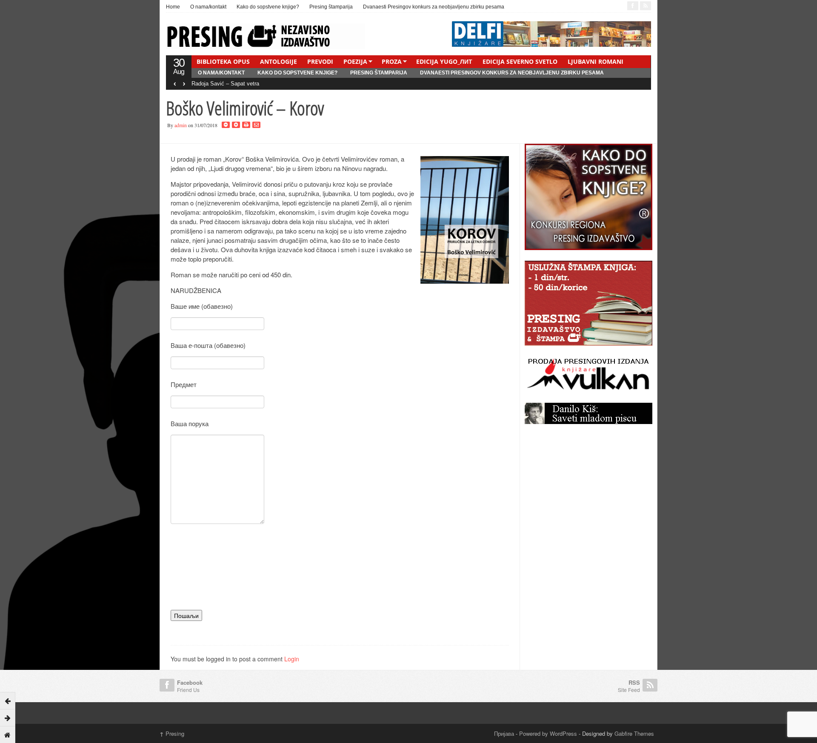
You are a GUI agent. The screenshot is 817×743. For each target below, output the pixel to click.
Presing (172, 733)
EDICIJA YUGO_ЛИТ (444, 61)
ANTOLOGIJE (278, 61)
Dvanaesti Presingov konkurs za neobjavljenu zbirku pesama (433, 7)
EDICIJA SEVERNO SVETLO (520, 61)
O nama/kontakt (208, 7)
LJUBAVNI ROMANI (595, 61)
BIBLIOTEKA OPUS (223, 61)
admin (180, 125)
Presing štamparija (331, 7)
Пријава (504, 733)
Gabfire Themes (634, 733)
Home (173, 7)
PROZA (392, 61)
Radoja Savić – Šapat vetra (225, 83)
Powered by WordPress (548, 733)
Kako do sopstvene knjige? (268, 7)
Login (291, 659)
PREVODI (320, 61)
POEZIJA (355, 61)
